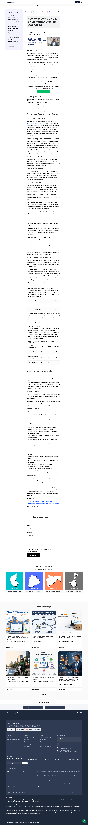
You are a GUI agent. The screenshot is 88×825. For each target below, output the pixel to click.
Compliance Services (52, 707)
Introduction (11, 15)
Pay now (25, 763)
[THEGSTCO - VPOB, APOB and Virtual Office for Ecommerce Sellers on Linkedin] (81, 713)
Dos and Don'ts (12, 44)
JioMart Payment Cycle (14, 42)
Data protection (63, 792)
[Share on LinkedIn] (42, 35)
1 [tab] (40, 596)
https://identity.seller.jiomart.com (35, 123)
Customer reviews (11, 742)
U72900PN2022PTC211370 (32, 759)
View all (44, 694)
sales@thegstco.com (15, 763)
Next (81, 583)
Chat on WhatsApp (43, 92)
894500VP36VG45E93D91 (74, 759)
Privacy (69, 792)
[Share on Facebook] (32, 35)
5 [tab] (48, 596)
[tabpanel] (14, 582)
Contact (9, 744)
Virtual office (27, 739)
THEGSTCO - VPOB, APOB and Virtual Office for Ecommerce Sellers (26, 822)
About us (9, 737)
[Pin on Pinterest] (37, 35)
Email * (28, 525)
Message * (30, 532)
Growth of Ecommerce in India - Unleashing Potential (41, 501)
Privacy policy (43, 739)
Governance (78, 792)
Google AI (52, 12)
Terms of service (44, 742)
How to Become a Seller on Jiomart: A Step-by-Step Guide (28, 5)
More (72, 2)
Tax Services (65, 2)
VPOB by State (28, 707)
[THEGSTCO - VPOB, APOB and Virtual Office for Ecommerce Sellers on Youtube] (78, 713)
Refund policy (43, 744)
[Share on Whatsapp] (40, 35)
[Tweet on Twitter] (35, 35)
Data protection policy (45, 737)
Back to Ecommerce (44, 702)
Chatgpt (28, 12)
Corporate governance (45, 746)
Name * (29, 519)
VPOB (58, 2)
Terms (73, 792)
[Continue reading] (18, 622)
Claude (45, 12)
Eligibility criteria (12, 17)
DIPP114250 (57, 759)
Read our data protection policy (66, 748)
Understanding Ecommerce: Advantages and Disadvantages (43, 503)
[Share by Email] (44, 35)
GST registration (27, 742)
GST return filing (27, 744)
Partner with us (27, 746)
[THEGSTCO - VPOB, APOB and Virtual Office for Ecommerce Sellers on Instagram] (77, 713)
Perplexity (36, 12)
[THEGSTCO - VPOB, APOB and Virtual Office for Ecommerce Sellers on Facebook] (75, 713)
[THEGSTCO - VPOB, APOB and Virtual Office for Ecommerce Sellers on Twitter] (74, 713)
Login (77, 2)
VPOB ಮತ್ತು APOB (50, 2)
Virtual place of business (29, 737)
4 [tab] (46, 596)
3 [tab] (44, 596)
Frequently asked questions (13, 739)
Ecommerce (10, 5)
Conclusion (11, 46)
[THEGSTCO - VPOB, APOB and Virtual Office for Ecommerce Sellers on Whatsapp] (80, 713)
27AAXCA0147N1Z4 (45, 759)
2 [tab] (42, 596)
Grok (60, 12)
